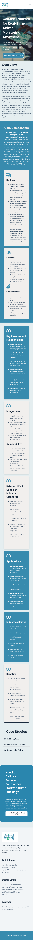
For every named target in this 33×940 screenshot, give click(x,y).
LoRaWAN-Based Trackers (11, 892)
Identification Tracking (10, 865)
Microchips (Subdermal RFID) (12, 887)
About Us (5, 872)
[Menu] (30, 4)
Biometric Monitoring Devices (12, 889)
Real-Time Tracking (9, 867)
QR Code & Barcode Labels (11, 885)
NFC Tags (5, 894)
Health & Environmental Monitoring (14, 870)
